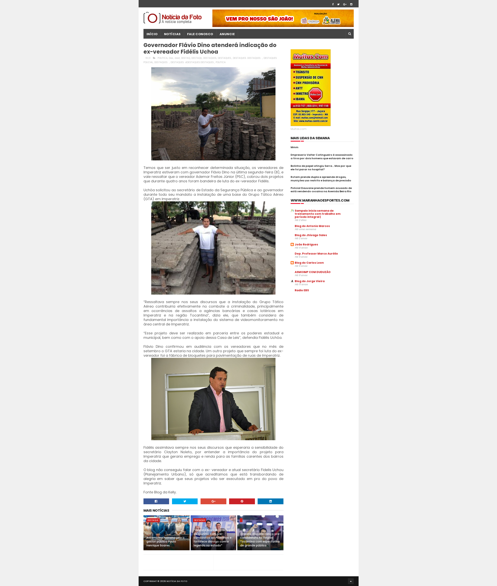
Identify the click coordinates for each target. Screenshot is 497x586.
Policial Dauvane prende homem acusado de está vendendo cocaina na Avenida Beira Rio (321, 189)
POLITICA (221, 62)
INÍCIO (152, 34)
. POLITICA (162, 58)
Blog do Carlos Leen (309, 263)
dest (177, 58)
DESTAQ (185, 58)
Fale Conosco (200, 34)
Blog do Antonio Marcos (312, 226)
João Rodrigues (306, 244)
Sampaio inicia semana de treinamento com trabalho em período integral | (318, 214)
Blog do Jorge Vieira (310, 281)
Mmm (294, 147)
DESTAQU (196, 58)
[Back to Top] (351, 581)
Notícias (172, 34)
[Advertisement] (323, 324)
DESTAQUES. (225, 58)
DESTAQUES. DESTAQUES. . (247, 58)
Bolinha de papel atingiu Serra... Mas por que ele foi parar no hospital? (321, 167)
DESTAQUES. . (161, 62)
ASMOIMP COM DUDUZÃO (313, 272)
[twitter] (338, 4)
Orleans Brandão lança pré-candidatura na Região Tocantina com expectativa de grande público (260, 539)
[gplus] (345, 4)
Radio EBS (302, 290)
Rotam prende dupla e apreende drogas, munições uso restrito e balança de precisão (321, 178)
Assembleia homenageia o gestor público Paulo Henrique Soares (165, 541)
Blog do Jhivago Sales (311, 235)
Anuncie (227, 34)
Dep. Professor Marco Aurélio (316, 254)
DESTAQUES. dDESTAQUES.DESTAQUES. (192, 62)
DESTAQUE (153, 520)
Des (171, 58)
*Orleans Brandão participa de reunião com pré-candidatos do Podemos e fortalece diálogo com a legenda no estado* (213, 537)
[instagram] (351, 4)
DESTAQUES (209, 58)
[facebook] (333, 4)
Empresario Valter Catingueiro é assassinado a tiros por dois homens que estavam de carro (322, 156)
